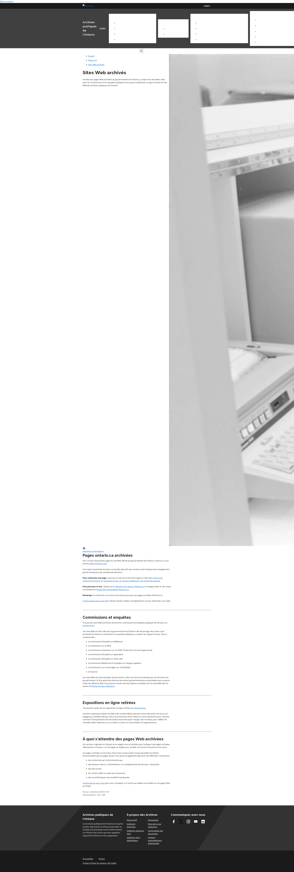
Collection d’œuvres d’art (135, 832)
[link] (88, 5)
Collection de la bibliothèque (133, 839)
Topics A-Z (92, 60)
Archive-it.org (88, 625)
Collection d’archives (131, 825)
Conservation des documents (155, 832)
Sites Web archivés (96, 64)
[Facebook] (173, 821)
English (207, 6)
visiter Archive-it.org (98, 563)
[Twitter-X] (181, 821)
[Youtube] (195, 821)
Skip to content (6, 1)
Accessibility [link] (88, 859)
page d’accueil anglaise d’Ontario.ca (113, 589)
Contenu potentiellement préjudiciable (155, 840)
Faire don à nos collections (154, 825)
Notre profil (132, 820)
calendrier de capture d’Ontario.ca (129, 586)
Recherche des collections (103, 686)
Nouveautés (153, 820)
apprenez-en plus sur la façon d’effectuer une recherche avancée (132, 581)
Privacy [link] (102, 859)
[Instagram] (188, 821)
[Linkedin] (203, 821)
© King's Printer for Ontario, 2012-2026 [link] (99, 863)
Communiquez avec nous (94, 601)
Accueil (91, 56)
